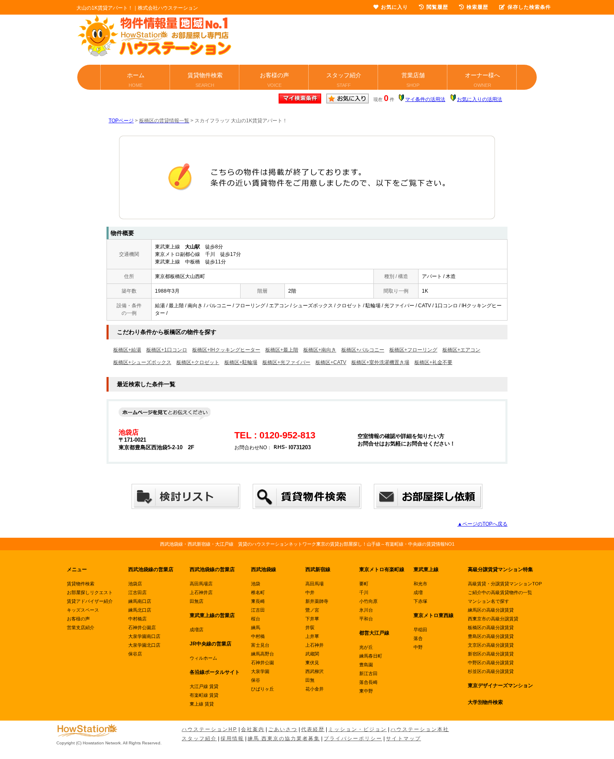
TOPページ (121, 121)
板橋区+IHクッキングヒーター (226, 350)
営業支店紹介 (80, 627)
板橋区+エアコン (461, 350)
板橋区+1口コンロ (166, 350)
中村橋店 (137, 618)
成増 (418, 592)
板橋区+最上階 (281, 350)
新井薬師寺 (316, 601)
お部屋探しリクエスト (90, 592)
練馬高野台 (262, 653)
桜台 (255, 618)
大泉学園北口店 (144, 645)
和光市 (420, 583)
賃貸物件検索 (205, 80)
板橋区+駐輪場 (240, 362)
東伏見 (312, 662)
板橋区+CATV (330, 362)
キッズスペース (83, 609)
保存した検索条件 (529, 7)
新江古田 (368, 673)
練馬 (255, 627)
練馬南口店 (139, 601)
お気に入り (394, 7)
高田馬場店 (201, 583)
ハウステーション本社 (420, 729)
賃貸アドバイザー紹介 (90, 601)
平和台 (366, 618)
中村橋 (258, 636)
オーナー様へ (482, 80)
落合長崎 (368, 682)
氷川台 (366, 609)
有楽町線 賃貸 (204, 695)
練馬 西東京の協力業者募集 (284, 738)
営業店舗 (413, 80)
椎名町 (258, 592)
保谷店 (135, 653)
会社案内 (252, 729)
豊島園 (366, 664)
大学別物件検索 (485, 702)
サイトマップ (403, 738)
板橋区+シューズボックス (142, 362)
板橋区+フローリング (413, 350)
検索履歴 (477, 7)
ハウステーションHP (209, 729)
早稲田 (420, 629)
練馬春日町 (370, 655)
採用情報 (232, 738)
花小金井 (314, 688)
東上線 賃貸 (202, 703)
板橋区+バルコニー (362, 350)
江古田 (258, 609)
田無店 (196, 601)
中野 (418, 647)
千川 (363, 592)
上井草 (312, 636)
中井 (310, 592)
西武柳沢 (314, 671)
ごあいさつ (282, 729)
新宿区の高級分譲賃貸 (491, 653)
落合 (418, 638)
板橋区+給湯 (127, 350)
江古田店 (137, 592)
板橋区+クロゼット (197, 362)
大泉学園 (260, 671)
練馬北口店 (139, 609)
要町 (363, 583)
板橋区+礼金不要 (433, 362)
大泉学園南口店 (144, 636)
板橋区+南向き (319, 350)
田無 (310, 680)
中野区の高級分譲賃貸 (491, 662)
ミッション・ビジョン (357, 729)
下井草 (312, 618)
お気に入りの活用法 (479, 99)
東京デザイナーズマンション (500, 685)
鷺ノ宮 (312, 609)
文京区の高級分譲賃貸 (491, 645)
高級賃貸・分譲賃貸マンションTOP (505, 583)
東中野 (366, 690)
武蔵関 (312, 653)
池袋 (255, 583)
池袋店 (135, 583)
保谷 (255, 680)
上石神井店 (201, 592)
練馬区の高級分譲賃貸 (491, 609)
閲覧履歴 (437, 7)
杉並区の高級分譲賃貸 (491, 671)
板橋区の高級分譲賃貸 (491, 627)
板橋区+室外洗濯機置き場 (380, 362)
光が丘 (366, 647)
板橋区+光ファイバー (286, 362)
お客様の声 (274, 80)
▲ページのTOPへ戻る (482, 524)
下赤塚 (420, 601)
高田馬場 (314, 583)
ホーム (136, 80)
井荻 (310, 627)
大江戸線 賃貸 (204, 686)
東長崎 (258, 601)
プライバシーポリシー (353, 738)
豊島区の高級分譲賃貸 (491, 636)
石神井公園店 (142, 627)
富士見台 (260, 645)
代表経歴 (313, 729)
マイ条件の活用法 (425, 99)
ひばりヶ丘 (262, 688)
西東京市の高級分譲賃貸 (493, 618)
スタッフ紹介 (343, 80)
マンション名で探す (488, 601)
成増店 (196, 629)
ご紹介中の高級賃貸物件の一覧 (500, 592)
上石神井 (314, 645)
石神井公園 (262, 662)
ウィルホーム (203, 657)
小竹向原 (368, 601)
